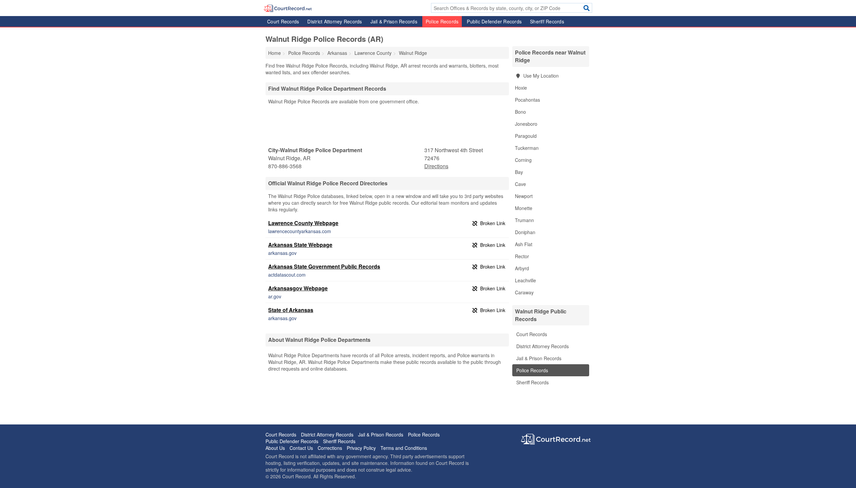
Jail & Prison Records (393, 21)
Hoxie (521, 87)
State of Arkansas (290, 310)
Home (274, 53)
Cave (520, 184)
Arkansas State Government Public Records (324, 266)
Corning (523, 160)
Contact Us (301, 448)
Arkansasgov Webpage (298, 288)
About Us (275, 448)
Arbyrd (522, 268)
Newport (524, 196)
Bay (519, 172)
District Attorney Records (334, 21)
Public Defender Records (494, 21)
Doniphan (525, 232)
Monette (523, 208)
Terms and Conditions (404, 448)
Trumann (524, 220)
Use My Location (540, 75)
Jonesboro (526, 123)
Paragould (526, 135)
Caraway (524, 292)
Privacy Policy (361, 448)
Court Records (283, 21)
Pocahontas (527, 99)
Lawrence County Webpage (303, 223)
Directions (436, 166)
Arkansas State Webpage (300, 245)
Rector (522, 256)
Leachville (525, 280)
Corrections (330, 448)
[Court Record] (288, 7)
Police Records (442, 21)
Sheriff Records (547, 21)
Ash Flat (523, 244)
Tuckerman (527, 147)
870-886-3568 (285, 166)
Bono (520, 111)
